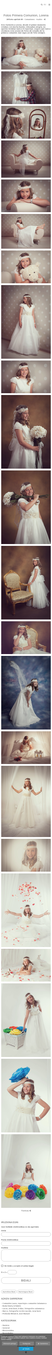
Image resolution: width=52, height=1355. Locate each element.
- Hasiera (5, 1325)
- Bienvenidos (7, 1330)
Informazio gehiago (9, 1343)
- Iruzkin (38, 19)
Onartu (27, 1349)
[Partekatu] (45, 19)
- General (5, 1328)
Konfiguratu (26, 1343)
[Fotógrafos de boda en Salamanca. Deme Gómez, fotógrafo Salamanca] (2, 4)
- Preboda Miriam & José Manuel (15, 1313)
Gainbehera (43, 1343)
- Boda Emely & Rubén (11, 1306)
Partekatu (25, 1211)
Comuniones (30, 19)
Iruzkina (4, 1248)
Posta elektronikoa (9, 1240)
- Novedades (7, 1333)
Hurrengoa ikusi (26, 1292)
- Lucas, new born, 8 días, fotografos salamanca (22, 1308)
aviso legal (28, 1266)
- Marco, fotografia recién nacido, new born (21, 1311)
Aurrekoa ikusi (9, 1292)
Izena (3, 1231)
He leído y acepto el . (18, 1266)
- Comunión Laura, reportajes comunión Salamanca (24, 1303)
